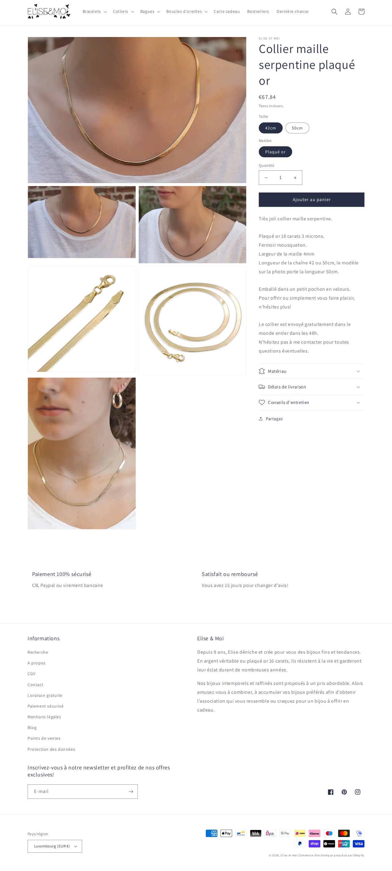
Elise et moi (289, 855)
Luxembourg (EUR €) (52, 846)
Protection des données (51, 749)
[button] (94, 11)
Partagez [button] (274, 418)
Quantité (266, 165)
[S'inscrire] (131, 791)
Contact (35, 684)
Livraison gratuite (45, 695)
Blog (32, 727)
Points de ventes (44, 738)
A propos (37, 663)
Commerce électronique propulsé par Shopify (331, 855)
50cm (297, 128)
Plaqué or (275, 152)
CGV (32, 673)
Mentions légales (44, 717)
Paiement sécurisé (45, 706)
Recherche (38, 652)
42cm (270, 128)
